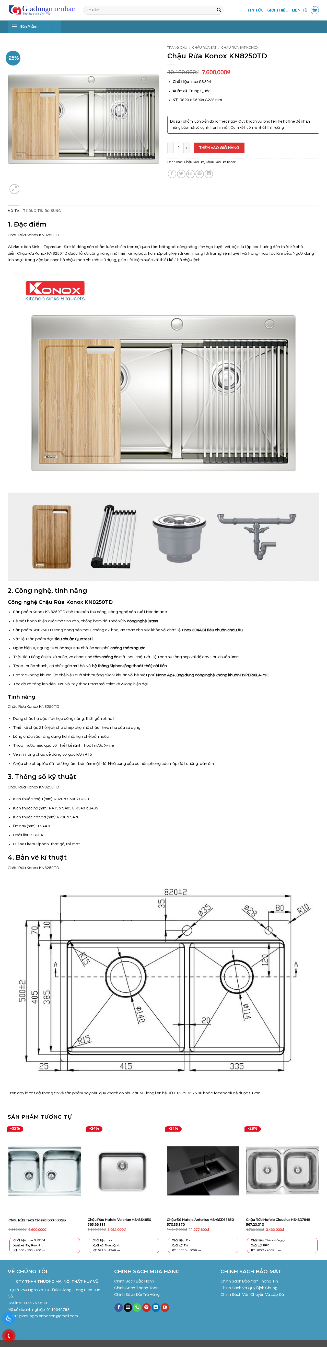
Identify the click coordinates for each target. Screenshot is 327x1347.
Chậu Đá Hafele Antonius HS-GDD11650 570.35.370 (200, 1222)
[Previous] (8, 1192)
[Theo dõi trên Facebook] (118, 1307)
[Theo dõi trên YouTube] (165, 1307)
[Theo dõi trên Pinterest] (146, 1307)
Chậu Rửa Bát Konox (239, 47)
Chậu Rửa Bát (204, 47)
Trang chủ (177, 47)
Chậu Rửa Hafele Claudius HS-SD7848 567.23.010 (278, 1222)
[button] (315, 10)
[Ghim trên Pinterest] (199, 174)
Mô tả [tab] (13, 211)
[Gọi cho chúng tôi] (137, 1307)
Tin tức (255, 10)
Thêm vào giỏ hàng (219, 148)
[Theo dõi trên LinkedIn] (155, 1307)
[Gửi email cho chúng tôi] (128, 1307)
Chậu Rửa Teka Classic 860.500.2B (37, 1220)
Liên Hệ (299, 10)
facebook (223, 1093)
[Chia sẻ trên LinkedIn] (209, 174)
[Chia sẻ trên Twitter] (181, 174)
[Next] (319, 1192)
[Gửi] (219, 10)
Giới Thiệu (277, 10)
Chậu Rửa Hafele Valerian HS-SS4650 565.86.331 (119, 1222)
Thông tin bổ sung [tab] (42, 211)
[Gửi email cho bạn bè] (190, 174)
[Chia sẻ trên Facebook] (172, 174)
